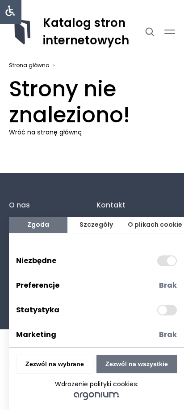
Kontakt (110, 205)
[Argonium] (97, 395)
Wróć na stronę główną (45, 132)
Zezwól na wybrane (54, 363)
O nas (19, 205)
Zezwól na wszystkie (136, 363)
